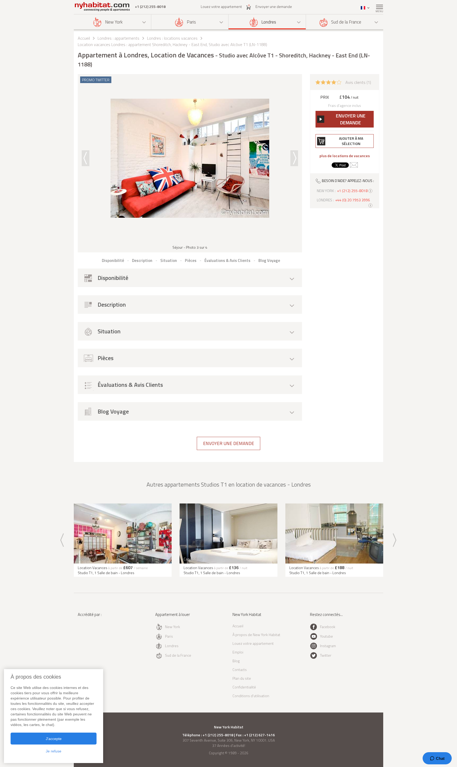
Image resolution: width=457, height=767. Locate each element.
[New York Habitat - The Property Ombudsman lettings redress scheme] (95, 636)
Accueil (84, 38)
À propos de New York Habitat (256, 634)
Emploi (237, 652)
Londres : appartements (118, 38)
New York (114, 22)
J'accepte (54, 739)
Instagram (328, 645)
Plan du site (241, 678)
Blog (236, 661)
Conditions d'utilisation (250, 695)
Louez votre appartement (221, 6)
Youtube (326, 636)
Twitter (325, 655)
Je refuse (53, 751)
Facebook (327, 626)
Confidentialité (244, 687)
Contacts (239, 669)
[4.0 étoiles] (328, 82)
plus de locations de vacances (344, 155)
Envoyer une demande (273, 6)
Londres (268, 22)
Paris (191, 22)
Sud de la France (346, 22)
